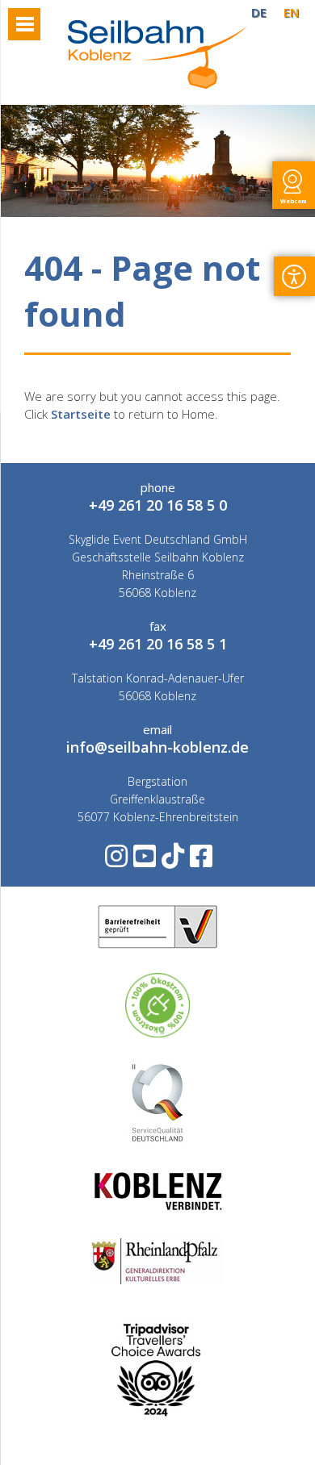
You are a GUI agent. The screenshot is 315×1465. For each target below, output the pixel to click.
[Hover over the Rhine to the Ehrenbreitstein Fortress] (157, 84)
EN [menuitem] (291, 12)
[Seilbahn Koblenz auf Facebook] (199, 861)
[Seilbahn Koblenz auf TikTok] (171, 861)
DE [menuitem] (259, 12)
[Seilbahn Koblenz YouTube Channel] (143, 861)
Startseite (81, 414)
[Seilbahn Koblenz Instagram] (115, 861)
